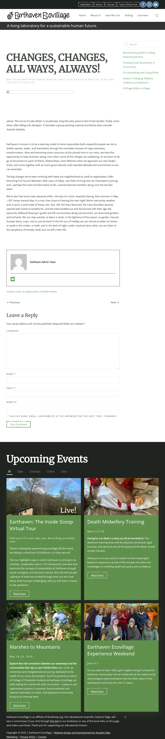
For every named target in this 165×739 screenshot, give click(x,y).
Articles (93, 79)
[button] (157, 15)
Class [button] (20, 471)
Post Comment (18, 424)
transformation (48, 291)
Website (11, 402)
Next (113, 302)
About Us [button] (95, 15)
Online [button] (50, 471)
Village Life (26, 82)
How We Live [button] (112, 15)
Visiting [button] (129, 15)
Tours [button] (64, 471)
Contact (42, 736)
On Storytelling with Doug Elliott (141, 72)
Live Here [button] (143, 15)
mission (10, 291)
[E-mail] (13, 279)
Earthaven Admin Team (37, 79)
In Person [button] (35, 471)
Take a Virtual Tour (128, 4)
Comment (12, 330)
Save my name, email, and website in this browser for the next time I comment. (63, 416)
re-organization (30, 291)
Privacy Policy (27, 736)
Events (99, 4)
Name (11, 373)
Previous (15, 302)
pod (18, 291)
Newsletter (85, 4)
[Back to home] (38, 15)
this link (54, 721)
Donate (110, 4)
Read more (19, 593)
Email (11, 388)
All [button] (9, 471)
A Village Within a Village (136, 88)
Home (82, 15)
